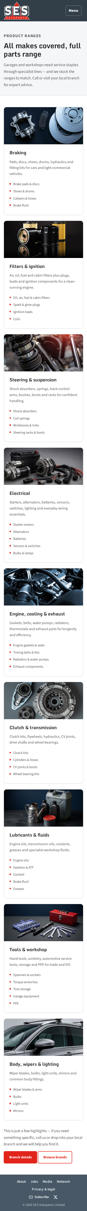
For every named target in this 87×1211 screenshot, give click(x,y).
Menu (73, 10)
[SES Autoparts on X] (55, 1197)
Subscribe (42, 1197)
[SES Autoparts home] (17, 10)
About (21, 1181)
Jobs (34, 1181)
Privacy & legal (43, 1189)
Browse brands (55, 1157)
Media (47, 1181)
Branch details (20, 1157)
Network (63, 1181)
